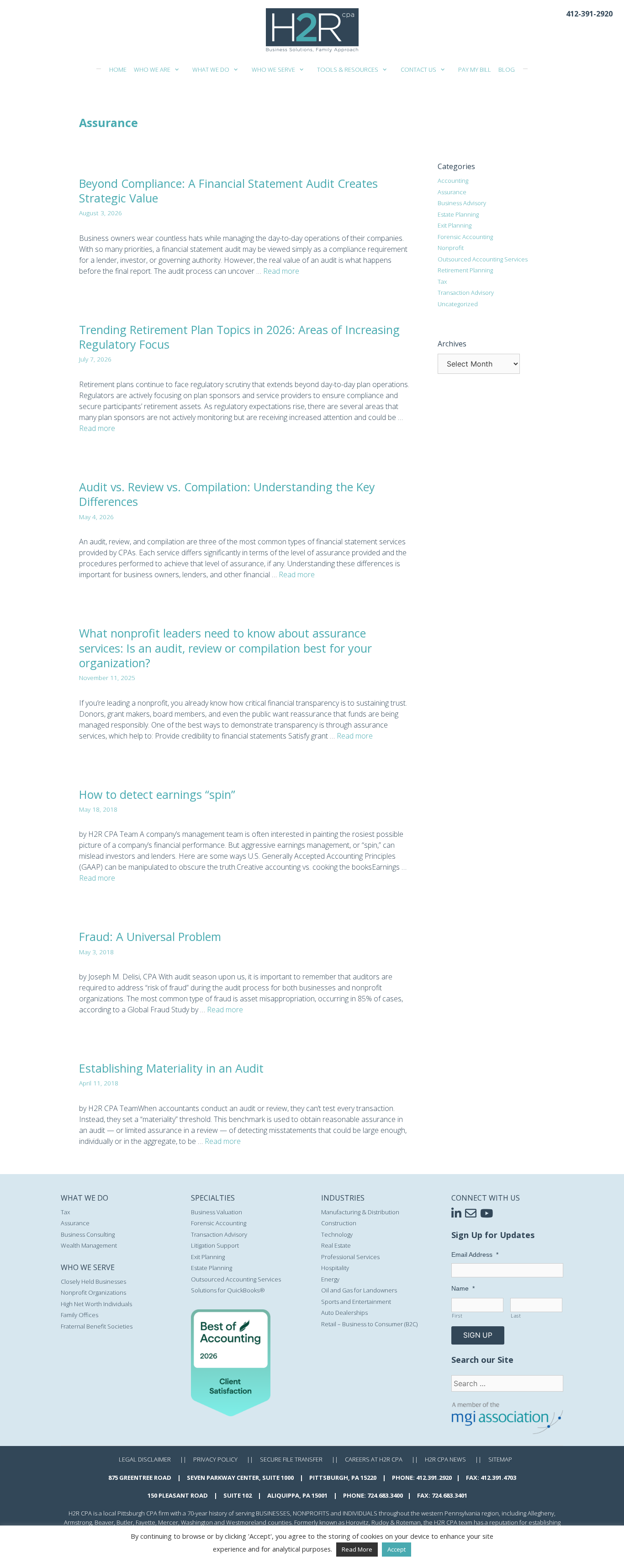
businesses (273, 1513)
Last (516, 1316)
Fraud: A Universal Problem (150, 936)
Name (463, 1288)
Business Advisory (462, 203)
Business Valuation (216, 1212)
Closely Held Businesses (93, 1281)
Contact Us (418, 69)
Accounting (453, 180)
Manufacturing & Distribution (360, 1212)
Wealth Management (89, 1245)
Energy (330, 1279)
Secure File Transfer (291, 1459)
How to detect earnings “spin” (157, 794)
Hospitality (335, 1268)
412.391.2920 (434, 1477)
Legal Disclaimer (145, 1459)
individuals (360, 1513)
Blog (506, 69)
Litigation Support (215, 1245)
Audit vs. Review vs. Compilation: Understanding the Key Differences (227, 494)
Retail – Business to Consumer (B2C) (369, 1324)
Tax (442, 281)
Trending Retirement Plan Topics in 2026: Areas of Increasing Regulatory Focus (239, 337)
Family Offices (79, 1315)
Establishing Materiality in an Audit (171, 1068)
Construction (338, 1223)
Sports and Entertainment (356, 1301)
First (457, 1316)
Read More (357, 1549)
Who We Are (152, 69)
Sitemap (500, 1459)
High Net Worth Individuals (96, 1304)
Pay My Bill (474, 69)
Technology (337, 1234)
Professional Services (350, 1257)
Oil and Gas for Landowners (359, 1290)
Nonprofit (451, 248)
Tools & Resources (347, 69)
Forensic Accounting (465, 237)
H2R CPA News (445, 1459)
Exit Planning (454, 225)
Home (118, 69)
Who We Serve (273, 69)
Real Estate (336, 1245)
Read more (281, 271)
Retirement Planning (465, 270)
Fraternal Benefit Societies (96, 1326)
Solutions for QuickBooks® (228, 1290)
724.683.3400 (385, 1495)
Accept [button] (396, 1549)
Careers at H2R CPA (373, 1459)
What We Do (210, 69)
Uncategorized (458, 304)
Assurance (452, 192)
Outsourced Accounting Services (483, 259)
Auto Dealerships (344, 1312)
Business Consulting (88, 1234)
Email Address (474, 1254)
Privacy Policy (215, 1459)
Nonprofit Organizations (93, 1292)
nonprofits (311, 1513)
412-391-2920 (589, 14)
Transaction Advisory (466, 292)
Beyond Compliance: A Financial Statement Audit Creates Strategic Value (228, 190)
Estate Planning (458, 214)
